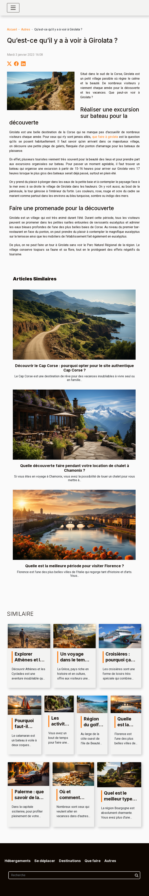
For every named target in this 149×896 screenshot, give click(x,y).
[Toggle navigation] (13, 7)
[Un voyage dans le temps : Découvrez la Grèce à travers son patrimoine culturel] (74, 636)
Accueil (12, 29)
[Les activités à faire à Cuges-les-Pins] (59, 703)
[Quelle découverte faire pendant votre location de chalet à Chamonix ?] (74, 425)
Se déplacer (44, 861)
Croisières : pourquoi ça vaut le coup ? (120, 659)
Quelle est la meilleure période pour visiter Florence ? (74, 566)
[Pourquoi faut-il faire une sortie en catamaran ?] (24, 705)
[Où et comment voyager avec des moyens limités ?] (73, 774)
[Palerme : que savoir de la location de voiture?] (28, 774)
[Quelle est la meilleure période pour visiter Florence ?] (74, 525)
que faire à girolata (105, 137)
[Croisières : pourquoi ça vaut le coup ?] (120, 636)
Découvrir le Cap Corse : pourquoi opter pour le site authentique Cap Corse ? (74, 367)
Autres (25, 29)
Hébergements (17, 861)
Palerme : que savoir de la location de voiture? (29, 800)
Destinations (70, 861)
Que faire (92, 861)
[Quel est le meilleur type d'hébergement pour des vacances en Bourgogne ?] (119, 774)
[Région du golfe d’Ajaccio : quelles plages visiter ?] (92, 704)
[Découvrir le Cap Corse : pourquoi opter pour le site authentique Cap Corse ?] (74, 325)
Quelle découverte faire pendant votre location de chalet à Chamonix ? (74, 467)
